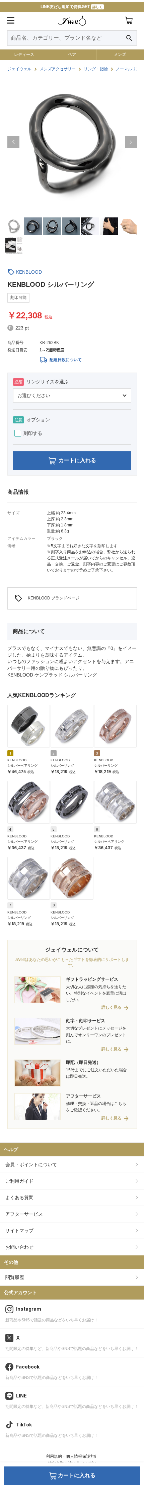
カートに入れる (77, 460)
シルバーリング (62, 765)
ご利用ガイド (19, 1181)
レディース (24, 54)
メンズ (120, 54)
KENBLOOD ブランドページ (46, 598)
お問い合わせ (19, 1247)
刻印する (32, 433)
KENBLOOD (29, 272)
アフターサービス (24, 1214)
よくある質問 (19, 1197)
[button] (13, 142)
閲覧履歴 (14, 1277)
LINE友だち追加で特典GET (71, 6)
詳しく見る (111, 1007)
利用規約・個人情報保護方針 (72, 1456)
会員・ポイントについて (31, 1164)
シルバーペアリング (22, 765)
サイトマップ (19, 1230)
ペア (72, 54)
